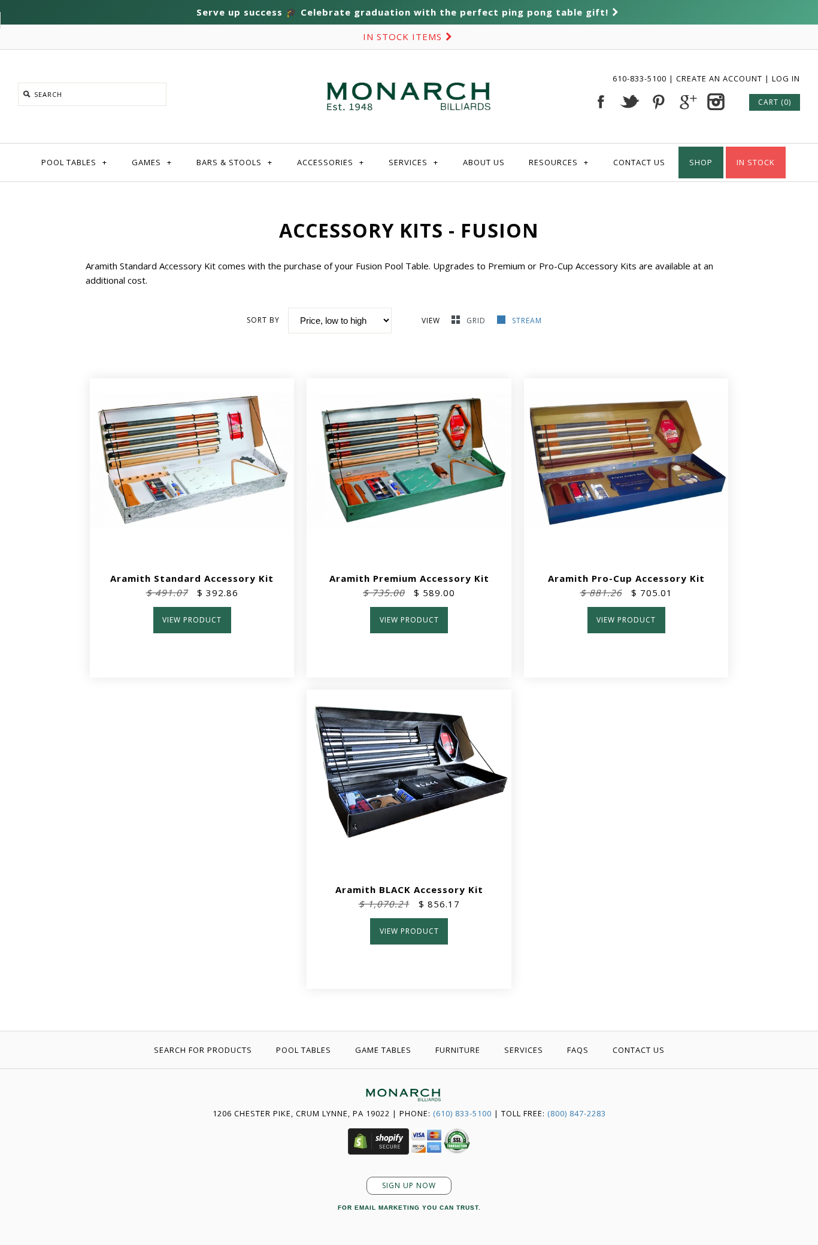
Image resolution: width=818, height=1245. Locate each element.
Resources (559, 162)
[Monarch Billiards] (409, 68)
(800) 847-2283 (576, 1113)
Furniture (457, 1049)
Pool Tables (74, 162)
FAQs (578, 1049)
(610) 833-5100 (462, 1113)
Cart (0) (774, 102)
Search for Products (203, 1049)
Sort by (263, 320)
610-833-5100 (641, 78)
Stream (527, 320)
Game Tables (383, 1049)
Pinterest (658, 102)
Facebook (600, 102)
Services (413, 162)
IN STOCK (756, 162)
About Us (484, 162)
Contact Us (639, 162)
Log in (786, 78)
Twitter (629, 102)
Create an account (719, 78)
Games (152, 162)
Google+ (687, 102)
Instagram (715, 102)
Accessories (330, 162)
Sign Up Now (409, 1185)
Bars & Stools (234, 162)
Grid (477, 320)
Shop (701, 162)
